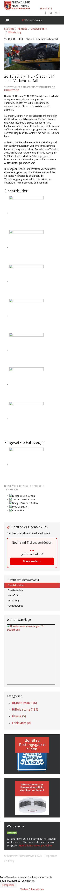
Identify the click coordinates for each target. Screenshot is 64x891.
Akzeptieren (8, 885)
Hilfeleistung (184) (25, 709)
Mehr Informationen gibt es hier (35, 845)
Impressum (51, 856)
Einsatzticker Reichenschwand (23, 580)
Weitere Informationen (32, 889)
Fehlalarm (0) (21, 723)
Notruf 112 (46, 8)
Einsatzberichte (39, 28)
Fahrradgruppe (15, 605)
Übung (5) (19, 716)
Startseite (9, 28)
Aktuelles (22, 28)
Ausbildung (13, 600)
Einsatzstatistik (15, 590)
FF (32, 20)
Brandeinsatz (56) (24, 703)
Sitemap (10, 861)
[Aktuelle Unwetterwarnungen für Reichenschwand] (31, 627)
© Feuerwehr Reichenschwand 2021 (23, 856)
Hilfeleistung (14, 32)
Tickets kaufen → (32, 561)
